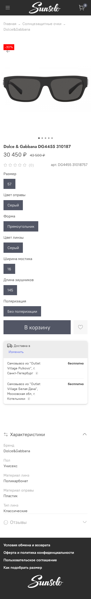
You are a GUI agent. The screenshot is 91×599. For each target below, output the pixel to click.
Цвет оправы (14, 195)
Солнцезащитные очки (41, 23)
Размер (10, 174)
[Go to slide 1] (39, 138)
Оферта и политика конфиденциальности (39, 552)
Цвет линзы (14, 237)
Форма (9, 216)
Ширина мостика (18, 259)
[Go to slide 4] (48, 138)
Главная (10, 23)
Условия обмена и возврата (27, 545)
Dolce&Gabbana (17, 29)
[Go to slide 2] (42, 138)
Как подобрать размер (23, 567)
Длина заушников (19, 280)
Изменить (16, 352)
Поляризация (15, 301)
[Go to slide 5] (52, 138)
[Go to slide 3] (45, 138)
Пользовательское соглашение (30, 560)
